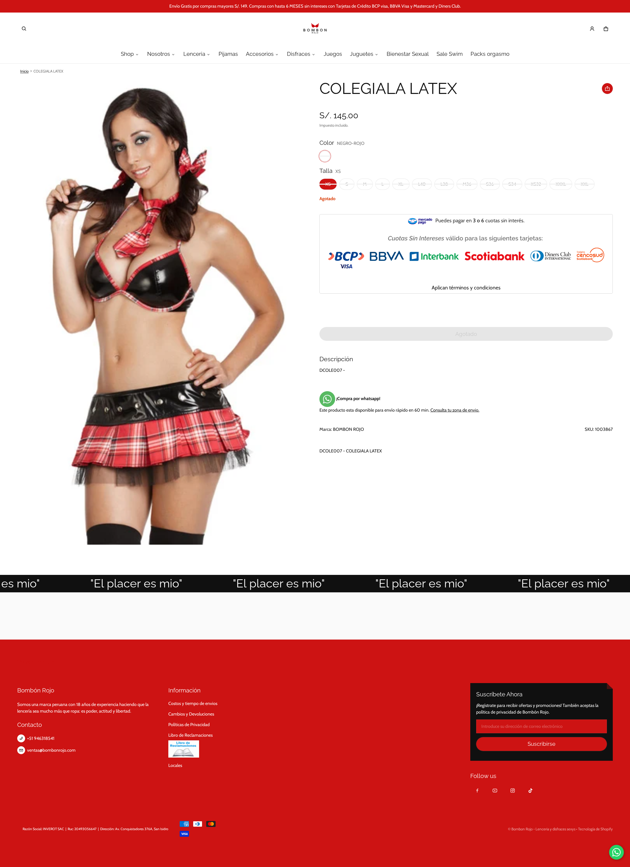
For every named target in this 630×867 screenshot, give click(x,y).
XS (328, 184)
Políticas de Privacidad (189, 724)
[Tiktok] (530, 790)
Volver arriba (33, 662)
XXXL (561, 184)
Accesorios (260, 54)
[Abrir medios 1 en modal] (155, 312)
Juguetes (361, 54)
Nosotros (158, 54)
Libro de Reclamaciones (190, 735)
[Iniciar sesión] (592, 29)
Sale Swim (450, 54)
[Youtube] (495, 790)
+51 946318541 (40, 738)
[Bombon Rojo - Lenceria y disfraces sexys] (315, 28)
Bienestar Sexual (408, 54)
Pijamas (228, 54)
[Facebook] (477, 790)
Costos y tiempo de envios (192, 703)
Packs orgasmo (490, 54)
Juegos (333, 54)
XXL (584, 184)
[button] (24, 29)
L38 (444, 184)
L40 (422, 184)
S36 (490, 184)
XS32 (536, 184)
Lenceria (194, 54)
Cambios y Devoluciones (191, 714)
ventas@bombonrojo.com (51, 750)
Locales (175, 765)
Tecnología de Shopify (595, 829)
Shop (127, 54)
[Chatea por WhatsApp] (616, 852)
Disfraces (298, 54)
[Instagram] (513, 790)
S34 (512, 184)
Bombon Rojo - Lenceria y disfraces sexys (543, 829)
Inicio (24, 71)
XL (400, 184)
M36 (467, 184)
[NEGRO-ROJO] (324, 156)
